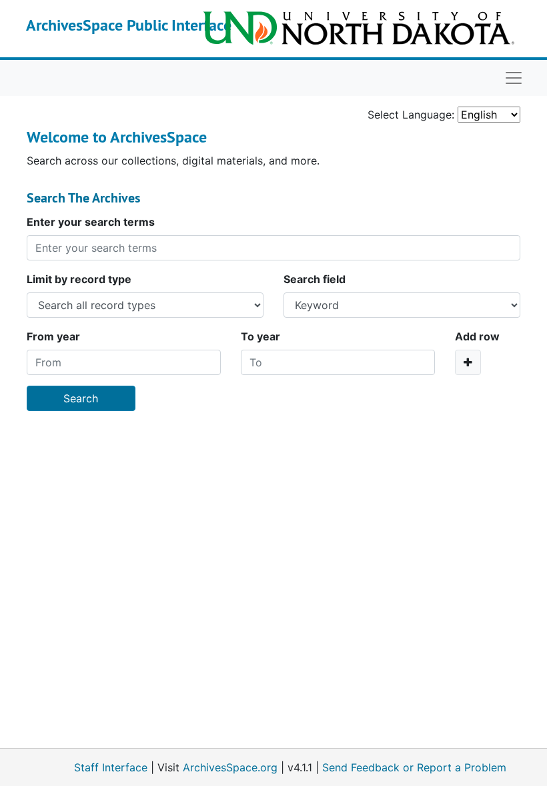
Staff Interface (110, 767)
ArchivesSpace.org (230, 767)
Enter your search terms (91, 221)
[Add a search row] (468, 362)
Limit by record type (79, 279)
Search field (315, 279)
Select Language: (411, 114)
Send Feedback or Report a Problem (414, 767)
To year (260, 336)
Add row (477, 336)
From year (53, 336)
